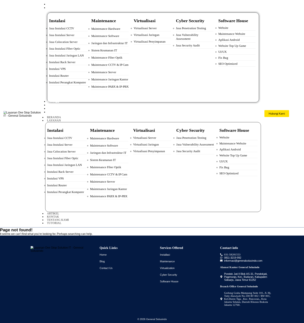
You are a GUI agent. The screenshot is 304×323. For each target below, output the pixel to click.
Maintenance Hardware (105, 28)
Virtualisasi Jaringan (146, 35)
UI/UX (222, 51)
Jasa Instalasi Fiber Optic (64, 48)
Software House (169, 281)
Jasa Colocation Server (63, 42)
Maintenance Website (231, 34)
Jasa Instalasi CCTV (61, 28)
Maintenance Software (105, 36)
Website (223, 28)
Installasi (165, 254)
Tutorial (54, 222)
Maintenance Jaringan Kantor (109, 79)
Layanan (54, 120)
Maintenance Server (103, 72)
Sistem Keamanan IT (104, 50)
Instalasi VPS (57, 69)
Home (103, 254)
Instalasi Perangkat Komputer (67, 82)
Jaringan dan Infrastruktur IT (109, 43)
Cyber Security (168, 274)
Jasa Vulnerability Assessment (195, 144)
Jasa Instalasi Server (61, 35)
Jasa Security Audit (188, 45)
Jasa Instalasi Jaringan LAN (66, 55)
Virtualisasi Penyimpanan (150, 41)
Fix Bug (223, 57)
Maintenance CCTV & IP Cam (109, 64)
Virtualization (167, 268)
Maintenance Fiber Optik (106, 57)
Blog (102, 261)
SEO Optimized (228, 63)
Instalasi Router (59, 75)
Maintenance (167, 261)
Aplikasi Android (229, 40)
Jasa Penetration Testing (191, 28)
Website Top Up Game (232, 46)
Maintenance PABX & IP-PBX (110, 86)
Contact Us (106, 268)
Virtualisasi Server (145, 28)
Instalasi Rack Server (62, 62)
